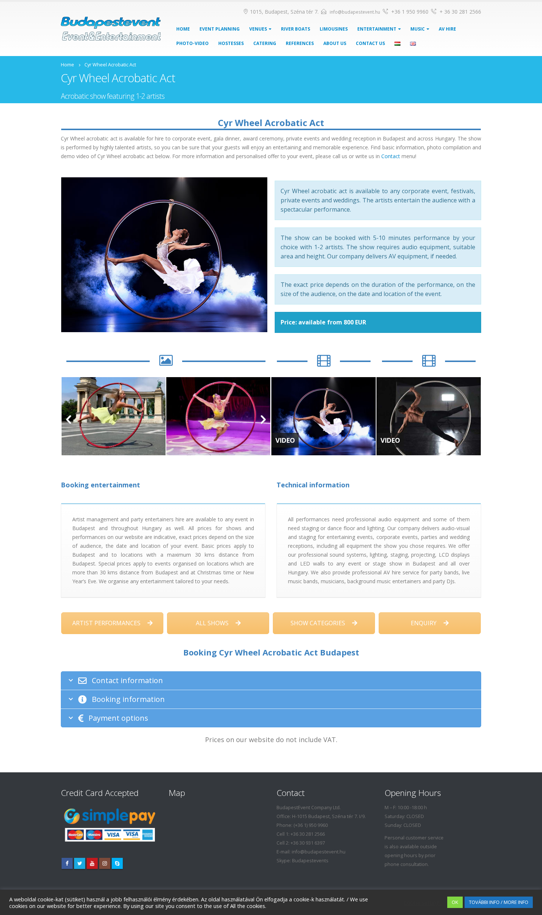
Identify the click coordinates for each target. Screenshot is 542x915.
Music (417, 29)
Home (183, 29)
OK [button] (455, 902)
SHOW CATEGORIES (319, 623)
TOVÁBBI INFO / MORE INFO (498, 902)
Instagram (104, 863)
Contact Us (370, 43)
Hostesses (231, 43)
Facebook (67, 863)
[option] (114, 416)
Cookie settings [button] (423, 902)
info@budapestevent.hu (355, 12)
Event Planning (219, 29)
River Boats (295, 29)
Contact (390, 156)
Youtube (92, 863)
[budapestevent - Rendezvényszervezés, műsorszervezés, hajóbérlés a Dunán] (111, 29)
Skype (117, 863)
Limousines (334, 29)
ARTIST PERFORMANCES (107, 623)
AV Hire (447, 29)
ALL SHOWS (213, 623)
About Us (334, 43)
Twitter (79, 863)
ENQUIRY (424, 623)
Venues (258, 29)
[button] (68, 420)
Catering (264, 43)
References (300, 43)
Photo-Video (192, 43)
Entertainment (376, 29)
